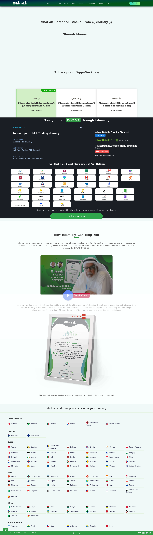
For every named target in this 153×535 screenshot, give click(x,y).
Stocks (58, 3)
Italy (52, 457)
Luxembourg (114, 457)
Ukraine (112, 466)
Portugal (73, 461)
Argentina (14, 526)
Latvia (72, 457)
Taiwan (92, 491)
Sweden (53, 466)
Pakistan (54, 485)
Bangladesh (35, 476)
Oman (33, 485)
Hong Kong (94, 476)
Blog (109, 3)
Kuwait (111, 481)
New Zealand (36, 435)
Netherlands (15, 461)
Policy (10, 533)
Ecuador (93, 526)
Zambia (14, 516)
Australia (14, 435)
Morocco (132, 507)
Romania (93, 461)
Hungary (132, 453)
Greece (112, 453)
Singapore (34, 491)
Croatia (92, 447)
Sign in (135, 3)
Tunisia (112, 511)
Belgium (34, 447)
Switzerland (74, 466)
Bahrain (14, 476)
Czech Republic (135, 447)
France (72, 453)
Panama (73, 424)
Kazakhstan (94, 481)
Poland (53, 461)
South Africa (74, 511)
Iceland (13, 457)
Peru (111, 526)
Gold (66, 3)
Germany (93, 453)
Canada (14, 424)
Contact (101, 3)
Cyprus (112, 447)
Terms (4, 533)
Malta (131, 457)
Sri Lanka (74, 491)
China (72, 476)
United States (114, 424)
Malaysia (14, 485)
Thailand (112, 491)
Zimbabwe (35, 516)
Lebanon (132, 481)
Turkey (92, 466)
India (111, 476)
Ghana (53, 507)
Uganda (132, 511)
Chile (52, 526)
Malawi (92, 507)
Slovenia (14, 466)
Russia (131, 485)
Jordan (72, 481)
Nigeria (33, 511)
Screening (91, 3)
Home (49, 3)
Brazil (33, 526)
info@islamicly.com (76, 533)
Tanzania (93, 511)
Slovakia (132, 461)
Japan (53, 481)
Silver (73, 3)
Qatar (111, 485)
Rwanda (54, 511)
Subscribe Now (76, 216)
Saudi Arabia (16, 491)
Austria (13, 447)
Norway (34, 461)
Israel (33, 481)
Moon (81, 3)
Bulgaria (73, 447)
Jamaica (34, 424)
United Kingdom (135, 466)
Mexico (53, 424)
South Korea (55, 491)
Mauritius (112, 507)
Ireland (33, 457)
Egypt (33, 507)
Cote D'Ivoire (16, 507)
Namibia (14, 511)
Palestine (73, 485)
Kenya (72, 507)
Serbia (111, 461)
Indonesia (132, 476)
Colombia (73, 526)
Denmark (14, 453)
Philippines (94, 485)
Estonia (33, 453)
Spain (33, 466)
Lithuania (93, 457)
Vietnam (14, 496)
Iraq (12, 481)
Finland (53, 453)
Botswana (54, 476)
